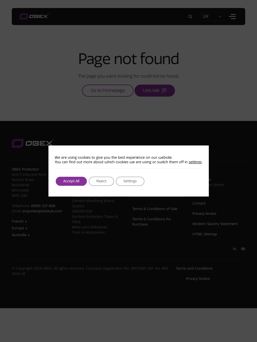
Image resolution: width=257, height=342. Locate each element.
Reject (101, 181)
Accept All (71, 181)
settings (195, 162)
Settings (130, 181)
